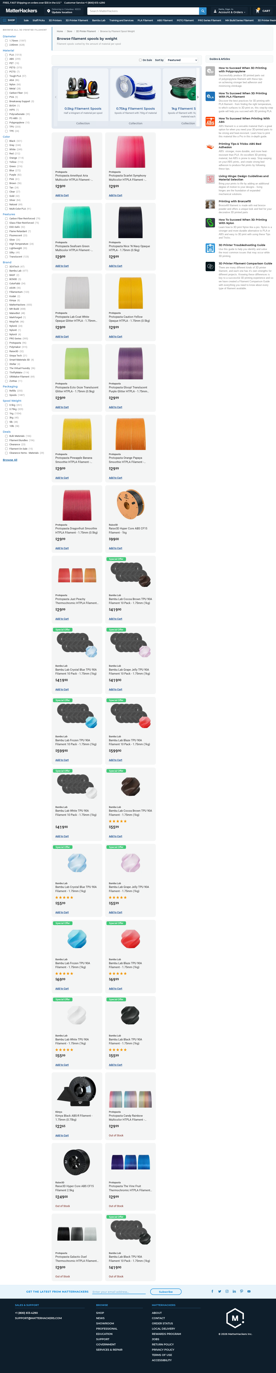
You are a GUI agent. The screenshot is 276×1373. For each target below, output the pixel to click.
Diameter (9, 36)
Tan (14, 187)
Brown (15, 183)
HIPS (14, 109)
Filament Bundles (22, 440)
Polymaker (18, 347)
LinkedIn (234, 1291)
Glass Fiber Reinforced (24, 222)
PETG (15, 67)
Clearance (17, 444)
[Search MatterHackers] (203, 11)
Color (6, 136)
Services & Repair (109, 1349)
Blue (15, 170)
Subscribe (166, 1292)
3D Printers (55, 20)
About (157, 1313)
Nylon (15, 84)
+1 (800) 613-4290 (95, 2)
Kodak (14, 296)
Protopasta (17, 342)
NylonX (15, 334)
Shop (100, 1313)
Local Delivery (163, 1328)
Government (106, 1344)
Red (14, 153)
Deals (7, 431)
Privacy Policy (163, 1349)
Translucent (19, 256)
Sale (26, 20)
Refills (16, 390)
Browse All (10, 460)
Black (15, 141)
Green (16, 166)
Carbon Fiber (18, 92)
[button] (64, 11)
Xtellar (14, 364)
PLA (15, 54)
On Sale (147, 60)
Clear (14, 191)
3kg (14, 417)
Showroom (105, 1323)
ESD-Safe (17, 227)
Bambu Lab (98, 20)
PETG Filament (185, 20)
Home (60, 31)
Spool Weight (12, 400)
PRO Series (18, 338)
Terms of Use (162, 1355)
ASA (14, 80)
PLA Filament (145, 20)
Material (8, 50)
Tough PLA (17, 76)
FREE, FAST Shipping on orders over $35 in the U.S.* (32, 2)
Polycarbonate (19, 114)
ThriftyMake (19, 372)
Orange (16, 157)
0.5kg (15, 405)
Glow (14, 239)
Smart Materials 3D (21, 359)
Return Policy (163, 1344)
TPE (14, 131)
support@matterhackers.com (38, 1318)
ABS (15, 58)
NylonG (16, 326)
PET (14, 63)
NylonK (15, 330)
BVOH (14, 105)
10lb (14, 426)
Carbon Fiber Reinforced (24, 218)
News (100, 1318)
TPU (15, 126)
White (15, 149)
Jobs (155, 1339)
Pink (14, 179)
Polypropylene (19, 122)
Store (69, 31)
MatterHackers (20, 304)
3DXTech (17, 266)
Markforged (17, 317)
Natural (16, 204)
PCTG (14, 71)
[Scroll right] (198, 97)
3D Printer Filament (77, 20)
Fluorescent (18, 235)
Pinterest (241, 1291)
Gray (15, 145)
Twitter (219, 1291)
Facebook (212, 1291)
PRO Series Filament (209, 20)
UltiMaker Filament (22, 376)
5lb (13, 421)
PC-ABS (15, 118)
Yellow (16, 162)
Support (102, 1339)
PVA (13, 97)
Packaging (10, 386)
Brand (7, 262)
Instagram (227, 1291)
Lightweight (18, 248)
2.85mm (17, 44)
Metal (15, 88)
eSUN (15, 287)
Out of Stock (116, 1135)
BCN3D (15, 279)
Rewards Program (166, 1334)
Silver (15, 200)
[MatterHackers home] (21, 11)
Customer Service (74, 2)
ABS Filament (165, 20)
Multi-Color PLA (20, 208)
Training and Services (121, 20)
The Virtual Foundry (22, 368)
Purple (15, 174)
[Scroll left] (55, 97)
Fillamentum (19, 292)
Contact (158, 1318)
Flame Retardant (20, 231)
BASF (14, 275)
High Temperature (21, 243)
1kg (15, 413)
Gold (14, 196)
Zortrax (15, 381)
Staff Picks (39, 20)
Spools (17, 395)
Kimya (14, 300)
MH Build (17, 308)
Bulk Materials (20, 436)
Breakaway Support (21, 101)
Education (104, 1334)
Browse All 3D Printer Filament (25, 30)
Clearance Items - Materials (26, 452)
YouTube (249, 1291)
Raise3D (16, 351)
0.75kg (16, 409)
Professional (106, 1328)
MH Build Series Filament (239, 20)
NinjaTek (16, 321)
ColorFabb (17, 283)
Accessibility (162, 1360)
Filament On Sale (21, 448)
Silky (14, 252)
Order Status (162, 1323)
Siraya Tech (18, 355)
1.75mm (17, 40)
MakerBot (17, 313)
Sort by (159, 60)
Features (9, 214)
